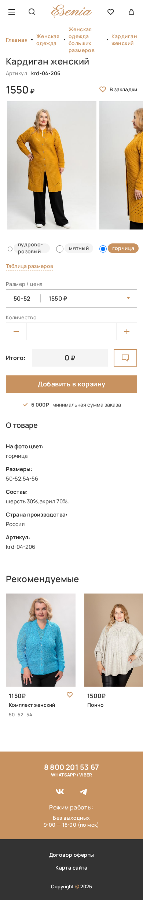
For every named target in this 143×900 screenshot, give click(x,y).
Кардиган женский (124, 40)
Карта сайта (71, 867)
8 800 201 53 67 (71, 767)
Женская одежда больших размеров (82, 40)
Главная (16, 39)
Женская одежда (48, 40)
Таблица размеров (29, 265)
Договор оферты (71, 854)
